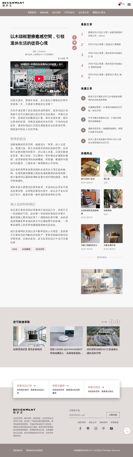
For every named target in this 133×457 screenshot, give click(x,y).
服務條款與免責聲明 (34, 450)
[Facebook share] (74, 37)
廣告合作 (93, 422)
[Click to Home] (13, 4)
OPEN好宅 (69, 12)
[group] (29, 339)
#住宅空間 (40, 249)
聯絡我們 (104, 422)
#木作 (14, 249)
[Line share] (74, 42)
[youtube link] (111, 429)
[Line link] (88, 429)
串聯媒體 (114, 422)
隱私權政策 (17, 450)
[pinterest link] (103, 429)
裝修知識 (44, 12)
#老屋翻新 (26, 249)
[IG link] (96, 429)
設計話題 (56, 12)
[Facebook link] (80, 429)
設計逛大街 (83, 12)
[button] (111, 322)
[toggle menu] (129, 4)
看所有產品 (102, 257)
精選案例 (32, 12)
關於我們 (82, 422)
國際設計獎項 (99, 12)
